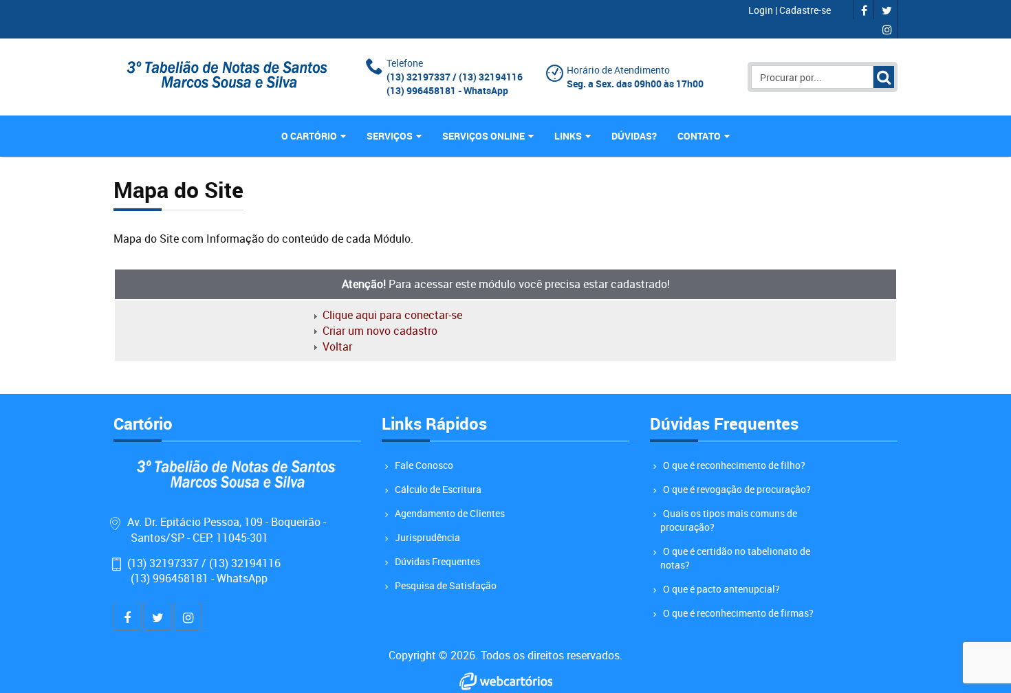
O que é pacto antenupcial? (721, 588)
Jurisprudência (427, 537)
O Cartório (309, 135)
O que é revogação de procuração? (737, 489)
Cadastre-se (805, 9)
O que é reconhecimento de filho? (734, 465)
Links (568, 135)
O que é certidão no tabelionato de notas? (735, 557)
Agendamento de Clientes (450, 513)
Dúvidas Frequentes (437, 561)
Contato (699, 135)
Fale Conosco (424, 465)
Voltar (337, 346)
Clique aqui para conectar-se (392, 314)
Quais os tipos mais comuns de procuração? (728, 520)
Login (761, 9)
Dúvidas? (634, 135)
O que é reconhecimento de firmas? (738, 612)
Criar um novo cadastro (380, 330)
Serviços (390, 135)
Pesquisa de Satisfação (446, 585)
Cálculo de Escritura (438, 489)
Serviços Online (483, 135)
